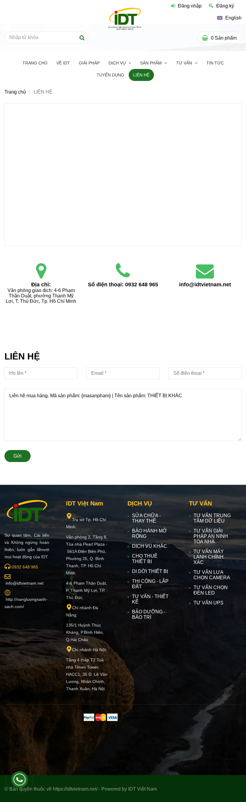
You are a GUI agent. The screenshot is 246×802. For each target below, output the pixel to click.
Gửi (18, 455)
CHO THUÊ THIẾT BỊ (145, 558)
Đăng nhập (190, 5)
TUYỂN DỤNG (110, 75)
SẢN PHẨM (151, 63)
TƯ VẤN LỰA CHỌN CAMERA (212, 575)
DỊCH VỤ (118, 63)
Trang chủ (15, 91)
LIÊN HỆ (141, 75)
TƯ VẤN (184, 63)
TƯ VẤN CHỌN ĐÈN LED (211, 590)
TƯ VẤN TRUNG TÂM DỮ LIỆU (212, 518)
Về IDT (63, 63)
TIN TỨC (215, 63)
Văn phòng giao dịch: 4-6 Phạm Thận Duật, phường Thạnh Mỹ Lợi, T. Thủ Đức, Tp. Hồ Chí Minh (41, 296)
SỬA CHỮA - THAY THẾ (146, 518)
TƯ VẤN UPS (209, 602)
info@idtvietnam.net (205, 285)
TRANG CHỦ (34, 63)
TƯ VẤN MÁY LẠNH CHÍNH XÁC (209, 557)
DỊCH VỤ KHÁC (149, 546)
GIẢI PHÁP (89, 63)
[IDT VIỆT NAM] (41, 271)
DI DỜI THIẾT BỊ (150, 571)
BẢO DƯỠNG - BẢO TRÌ (148, 614)
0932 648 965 (141, 285)
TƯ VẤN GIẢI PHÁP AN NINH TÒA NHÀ (211, 536)
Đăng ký (225, 5)
